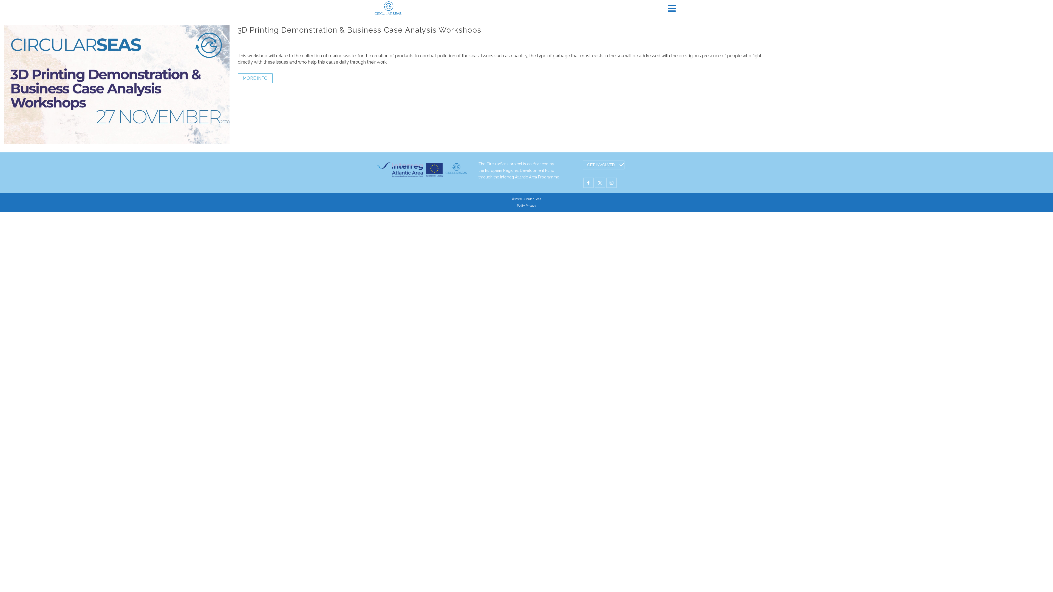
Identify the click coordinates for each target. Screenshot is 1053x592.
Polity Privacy (526, 205)
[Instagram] (611, 183)
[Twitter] (600, 183)
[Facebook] (588, 183)
